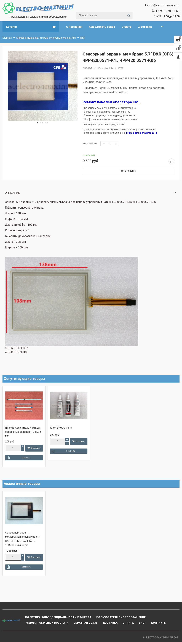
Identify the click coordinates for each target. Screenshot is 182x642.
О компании (74, 26)
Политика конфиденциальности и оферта (58, 617)
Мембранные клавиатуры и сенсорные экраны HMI (46, 37)
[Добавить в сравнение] (171, 161)
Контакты (159, 622)
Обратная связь (85, 622)
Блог (142, 622)
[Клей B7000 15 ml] (68, 405)
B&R (82, 37)
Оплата (127, 26)
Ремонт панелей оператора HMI (111, 102)
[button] (37, 122)
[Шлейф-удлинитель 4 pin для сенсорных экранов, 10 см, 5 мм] (24, 405)
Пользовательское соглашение (121, 617)
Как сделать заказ (102, 26)
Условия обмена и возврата (46, 622)
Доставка (145, 26)
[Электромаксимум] (38, 8)
